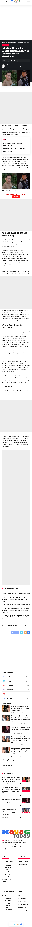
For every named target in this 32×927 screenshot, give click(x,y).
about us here (22, 849)
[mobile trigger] (3, 1)
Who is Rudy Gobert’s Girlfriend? (15, 148)
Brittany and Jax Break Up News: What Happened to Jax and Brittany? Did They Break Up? (14, 599)
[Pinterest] (16, 685)
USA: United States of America (17, 626)
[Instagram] (16, 690)
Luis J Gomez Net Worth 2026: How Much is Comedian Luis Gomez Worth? (20, 729)
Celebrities (15, 723)
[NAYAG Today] (15, 1)
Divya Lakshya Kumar (11, 64)
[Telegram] (16, 698)
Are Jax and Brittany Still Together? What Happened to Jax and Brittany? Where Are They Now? (15, 610)
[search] (24, 1)
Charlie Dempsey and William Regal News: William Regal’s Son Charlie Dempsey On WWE (16, 617)
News (13, 712)
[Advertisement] (16, 23)
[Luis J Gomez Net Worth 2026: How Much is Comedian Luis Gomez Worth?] (6, 729)
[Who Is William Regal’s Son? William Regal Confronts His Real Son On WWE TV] (6, 708)
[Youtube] (16, 694)
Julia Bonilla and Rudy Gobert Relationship (13, 144)
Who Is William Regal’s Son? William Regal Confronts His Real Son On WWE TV (20, 708)
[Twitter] (16, 681)
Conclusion (8, 151)
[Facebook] (16, 677)
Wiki (13, 733)
